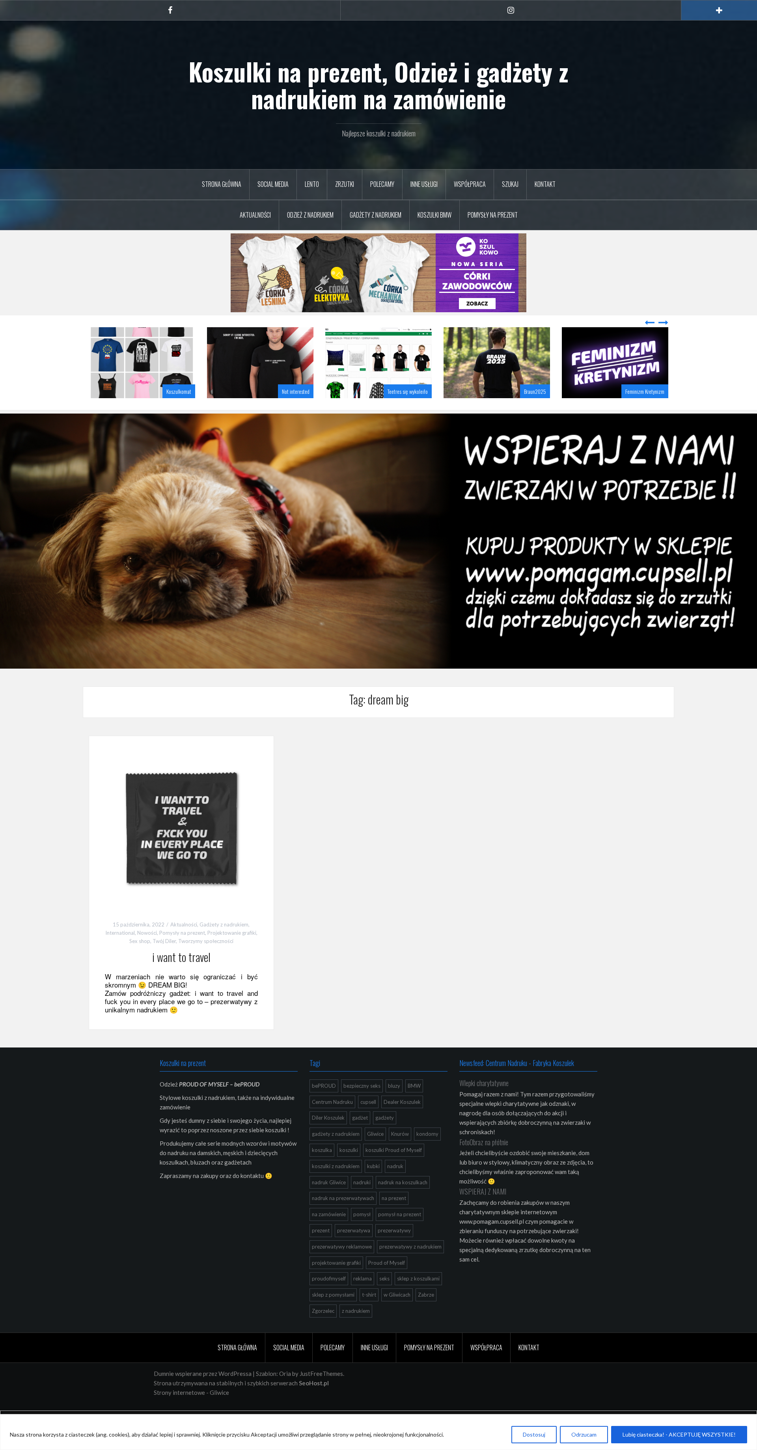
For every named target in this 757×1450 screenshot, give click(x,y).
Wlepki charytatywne (484, 1103)
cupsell (368, 1121)
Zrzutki (344, 184)
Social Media (273, 184)
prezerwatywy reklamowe (342, 1266)
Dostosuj (534, 1434)
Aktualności (255, 215)
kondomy (427, 1153)
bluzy (394, 1105)
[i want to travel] (181, 847)
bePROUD (324, 1105)
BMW (414, 1105)
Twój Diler (164, 961)
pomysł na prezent (399, 1234)
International (120, 952)
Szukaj (510, 184)
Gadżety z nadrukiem (375, 215)
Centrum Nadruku (332, 1121)
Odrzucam (584, 1434)
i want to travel (181, 977)
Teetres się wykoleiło (289, 411)
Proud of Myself (386, 1282)
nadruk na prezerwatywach (343, 1218)
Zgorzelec (323, 1330)
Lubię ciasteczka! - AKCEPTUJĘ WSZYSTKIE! (679, 1434)
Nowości (147, 952)
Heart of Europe (649, 411)
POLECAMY (382, 184)
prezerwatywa (353, 1250)
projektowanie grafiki (336, 1282)
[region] (378, 1432)
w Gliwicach (397, 1314)
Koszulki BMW (434, 215)
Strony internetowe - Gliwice (191, 1412)
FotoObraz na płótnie (483, 1162)
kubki (373, 1186)
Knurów (400, 1153)
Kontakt (545, 184)
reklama (362, 1298)
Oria (285, 1393)
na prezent (394, 1218)
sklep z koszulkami (418, 1298)
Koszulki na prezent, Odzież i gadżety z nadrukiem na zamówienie (378, 84)
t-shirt (369, 1314)
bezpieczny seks (361, 1105)
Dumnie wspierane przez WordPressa (203, 1393)
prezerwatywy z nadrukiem (410, 1266)
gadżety (384, 1137)
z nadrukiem (356, 1330)
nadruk (395, 1186)
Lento (312, 184)
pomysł (362, 1234)
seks (384, 1298)
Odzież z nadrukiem (310, 215)
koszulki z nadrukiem (336, 1186)
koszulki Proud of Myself (393, 1170)
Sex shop (139, 961)
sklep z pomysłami (333, 1314)
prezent (321, 1250)
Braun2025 (417, 411)
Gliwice (375, 1153)
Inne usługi (424, 184)
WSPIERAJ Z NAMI (482, 1211)
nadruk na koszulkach (402, 1202)
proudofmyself (329, 1298)
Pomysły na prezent (493, 215)
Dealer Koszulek (402, 1121)
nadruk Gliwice (329, 1202)
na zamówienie (329, 1234)
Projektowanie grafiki (231, 952)
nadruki (362, 1202)
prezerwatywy (394, 1250)
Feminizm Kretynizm (526, 411)
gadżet (360, 1137)
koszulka (322, 1170)
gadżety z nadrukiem (336, 1153)
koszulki (348, 1170)
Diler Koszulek (328, 1137)
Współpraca (470, 184)
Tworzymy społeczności (205, 961)
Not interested (177, 411)
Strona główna (221, 184)
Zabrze (426, 1314)
